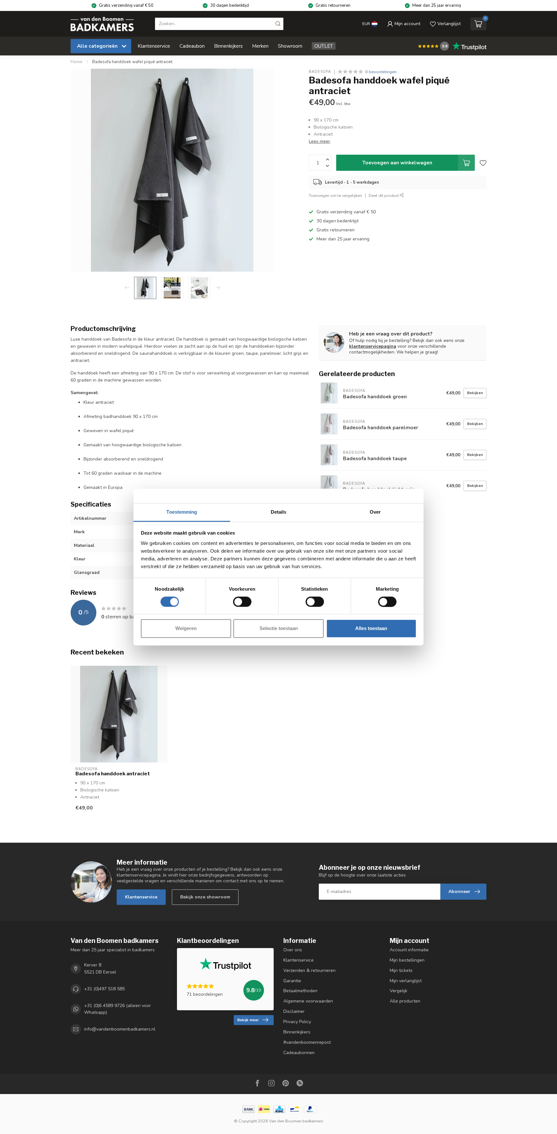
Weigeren (186, 628)
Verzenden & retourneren (309, 970)
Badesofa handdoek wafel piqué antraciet (132, 62)
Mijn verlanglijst (406, 981)
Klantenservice (154, 46)
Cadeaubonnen (299, 1053)
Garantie (292, 981)
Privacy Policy (297, 1022)
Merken (260, 46)
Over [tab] (375, 512)
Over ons (292, 950)
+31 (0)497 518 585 (104, 989)
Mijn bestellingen (407, 960)
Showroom (290, 46)
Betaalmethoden (300, 991)
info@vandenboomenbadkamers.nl (119, 1029)
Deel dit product (384, 195)
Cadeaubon (192, 46)
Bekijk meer (248, 1020)
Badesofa (320, 71)
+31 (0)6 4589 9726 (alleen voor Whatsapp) (117, 1009)
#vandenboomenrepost (307, 1042)
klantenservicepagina (372, 346)
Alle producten (405, 1001)
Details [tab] (279, 512)
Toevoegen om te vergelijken (335, 195)
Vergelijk (398, 991)
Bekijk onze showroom (205, 897)
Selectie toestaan (278, 628)
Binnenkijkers (228, 46)
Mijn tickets (401, 970)
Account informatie (409, 950)
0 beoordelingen (380, 71)
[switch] (242, 601)
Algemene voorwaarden (308, 1001)
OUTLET (323, 46)
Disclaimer (294, 1011)
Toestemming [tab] (181, 512)
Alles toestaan (371, 628)
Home (77, 62)
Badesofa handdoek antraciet (112, 774)
